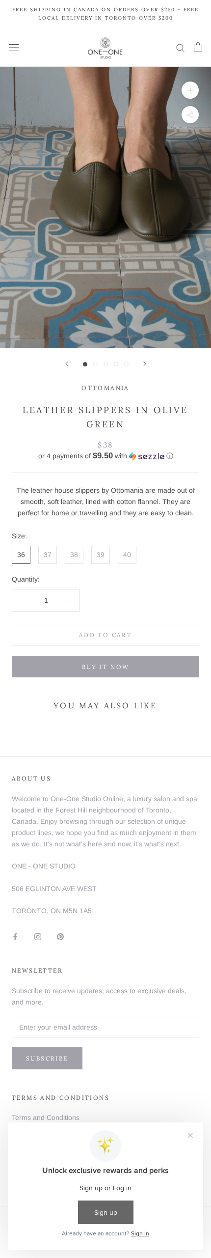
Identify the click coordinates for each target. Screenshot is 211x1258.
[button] (105, 456)
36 (21, 555)
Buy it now (106, 667)
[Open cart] (198, 47)
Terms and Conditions (45, 1117)
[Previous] (66, 364)
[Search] (180, 47)
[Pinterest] (60, 936)
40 (127, 555)
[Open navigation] (14, 47)
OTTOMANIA (105, 387)
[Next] (144, 364)
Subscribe (47, 1058)
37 (48, 555)
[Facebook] (15, 936)
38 (74, 555)
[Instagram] (37, 936)
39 (101, 555)
